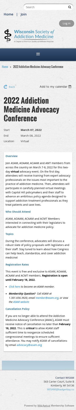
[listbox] (56, 86)
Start (7, 130)
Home (8, 14)
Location (9, 141)
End (6, 135)
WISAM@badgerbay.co (60, 389)
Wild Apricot (43, 405)
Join (24, 14)
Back (12, 87)
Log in (66, 23)
